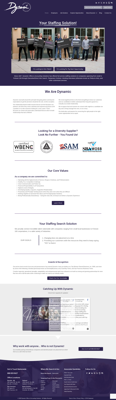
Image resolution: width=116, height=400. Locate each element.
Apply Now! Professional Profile (71, 389)
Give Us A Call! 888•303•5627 (93, 7)
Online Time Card (68, 372)
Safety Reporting (68, 391)
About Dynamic (90, 13)
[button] (91, 349)
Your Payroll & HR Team (69, 384)
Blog (100, 13)
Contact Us (108, 13)
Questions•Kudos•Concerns (70, 386)
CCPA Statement (89, 398)
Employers (54, 13)
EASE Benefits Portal (69, 377)
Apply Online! (107, 7)
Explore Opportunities (76, 13)
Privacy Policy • (81, 398)
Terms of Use (72, 398)
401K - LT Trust (67, 379)
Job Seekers (64, 13)
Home (46, 13)
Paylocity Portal (67, 375)
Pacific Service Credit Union (70, 382)
